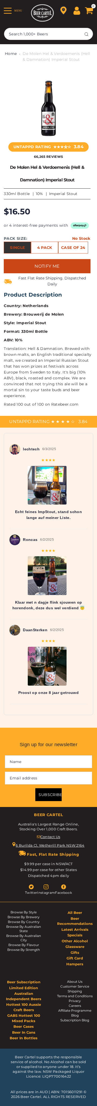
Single (17, 247)
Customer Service (74, 986)
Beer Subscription (23, 982)
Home (11, 53)
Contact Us (50, 837)
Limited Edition (23, 988)
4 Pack (44, 247)
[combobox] (48, 34)
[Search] (86, 34)
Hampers (74, 964)
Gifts (75, 952)
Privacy (75, 1001)
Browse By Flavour (23, 945)
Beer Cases (23, 1026)
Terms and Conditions (75, 996)
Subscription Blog (74, 1020)
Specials (74, 935)
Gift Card (75, 958)
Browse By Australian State (23, 929)
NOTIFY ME (47, 266)
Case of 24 (73, 247)
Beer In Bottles (23, 1038)
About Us (74, 982)
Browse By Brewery (24, 917)
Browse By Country (24, 922)
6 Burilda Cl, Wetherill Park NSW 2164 (50, 845)
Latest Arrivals (74, 929)
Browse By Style (24, 912)
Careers (75, 1006)
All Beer (75, 912)
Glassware (74, 946)
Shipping (75, 991)
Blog (75, 1015)
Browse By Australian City (23, 938)
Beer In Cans (23, 1032)
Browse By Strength (23, 950)
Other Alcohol (75, 941)
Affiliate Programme (74, 1010)
